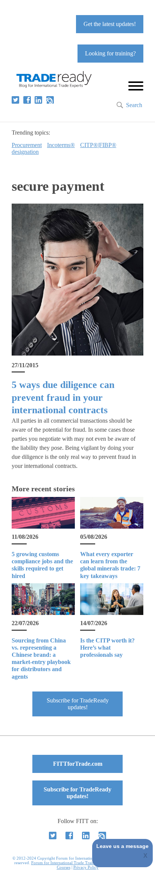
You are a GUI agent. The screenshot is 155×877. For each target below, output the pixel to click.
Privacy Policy (86, 867)
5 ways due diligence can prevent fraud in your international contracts (63, 397)
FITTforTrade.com (77, 763)
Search (134, 105)
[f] (27, 100)
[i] (50, 100)
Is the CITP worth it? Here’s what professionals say (107, 647)
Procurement (27, 145)
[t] (15, 100)
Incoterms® (61, 145)
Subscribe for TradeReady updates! (78, 703)
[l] (38, 100)
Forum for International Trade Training (65, 862)
